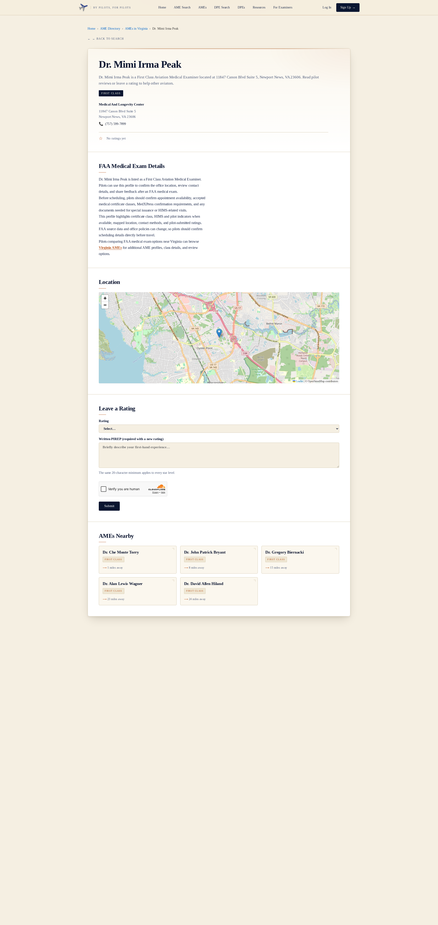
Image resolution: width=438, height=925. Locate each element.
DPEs (241, 7)
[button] (219, 333)
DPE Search (222, 7)
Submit (109, 506)
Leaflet (299, 381)
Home (162, 7)
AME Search (182, 7)
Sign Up (345, 7)
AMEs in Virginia (136, 28)
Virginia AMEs (110, 248)
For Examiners (282, 7)
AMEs (202, 7)
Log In (327, 7)
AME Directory (110, 28)
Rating (104, 421)
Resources (259, 7)
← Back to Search (108, 38)
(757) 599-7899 (112, 124)
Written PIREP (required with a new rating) (137, 455)
